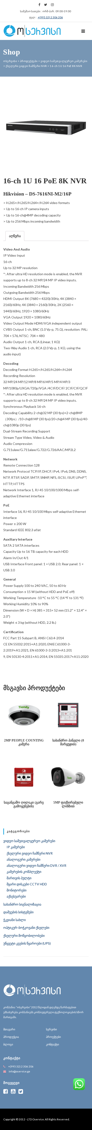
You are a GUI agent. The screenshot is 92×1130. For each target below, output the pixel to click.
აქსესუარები (16, 896)
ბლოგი (8, 1044)
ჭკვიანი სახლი (14, 920)
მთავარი (9, 1029)
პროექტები (53, 1037)
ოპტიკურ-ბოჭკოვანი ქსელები (26, 928)
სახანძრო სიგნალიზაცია (22, 904)
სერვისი (51, 1029)
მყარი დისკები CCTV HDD (27, 884)
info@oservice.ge (19, 1071)
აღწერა (15, 236)
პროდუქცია (11, 1037)
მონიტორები (16, 890)
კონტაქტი (52, 1044)
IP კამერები (16, 847)
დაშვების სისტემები (18, 912)
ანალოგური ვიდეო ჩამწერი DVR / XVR (36, 865)
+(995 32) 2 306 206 (50, 17)
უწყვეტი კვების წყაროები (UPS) (27, 943)
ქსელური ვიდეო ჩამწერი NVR (30, 853)
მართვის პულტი (19, 878)
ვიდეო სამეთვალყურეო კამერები (29, 841)
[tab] (14, 236)
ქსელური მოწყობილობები (24, 936)
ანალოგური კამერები (23, 859)
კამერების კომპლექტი (24, 872)
